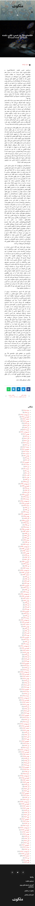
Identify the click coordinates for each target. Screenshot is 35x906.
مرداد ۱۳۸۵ (26, 769)
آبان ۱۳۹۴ (26, 536)
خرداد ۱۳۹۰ (26, 644)
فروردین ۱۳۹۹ (25, 486)
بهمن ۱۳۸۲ (26, 834)
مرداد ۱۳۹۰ (26, 640)
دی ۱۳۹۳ (26, 555)
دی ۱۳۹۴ (26, 534)
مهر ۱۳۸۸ (26, 687)
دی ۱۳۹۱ (27, 603)
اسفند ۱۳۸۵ (25, 754)
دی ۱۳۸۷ (26, 707)
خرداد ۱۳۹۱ (26, 618)
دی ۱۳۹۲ (26, 577)
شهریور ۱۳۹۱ (25, 611)
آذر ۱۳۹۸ (27, 490)
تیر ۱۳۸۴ (26, 797)
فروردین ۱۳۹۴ (25, 549)
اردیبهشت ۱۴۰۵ (25, 415)
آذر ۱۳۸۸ (26, 683)
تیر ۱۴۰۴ (27, 428)
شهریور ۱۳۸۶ (25, 741)
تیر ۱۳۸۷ (26, 720)
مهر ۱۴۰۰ (26, 477)
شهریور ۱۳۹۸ (25, 495)
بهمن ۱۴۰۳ (26, 434)
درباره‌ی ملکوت (29, 881)
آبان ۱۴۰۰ (26, 475)
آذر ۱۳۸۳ (26, 813)
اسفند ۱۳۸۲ (26, 832)
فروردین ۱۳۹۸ (25, 503)
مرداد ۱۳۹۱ (26, 614)
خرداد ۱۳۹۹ (26, 482)
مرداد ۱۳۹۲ (26, 588)
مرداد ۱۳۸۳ (26, 821)
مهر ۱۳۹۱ (26, 609)
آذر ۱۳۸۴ (26, 787)
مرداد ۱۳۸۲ (26, 847)
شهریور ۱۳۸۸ (25, 689)
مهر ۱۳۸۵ (26, 765)
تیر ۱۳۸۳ (26, 823)
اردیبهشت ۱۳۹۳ (24, 570)
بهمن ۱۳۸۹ (26, 653)
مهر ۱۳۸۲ (26, 843)
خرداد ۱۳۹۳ (26, 568)
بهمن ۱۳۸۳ (26, 808)
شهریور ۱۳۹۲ (25, 586)
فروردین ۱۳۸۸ (25, 700)
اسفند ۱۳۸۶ (26, 728)
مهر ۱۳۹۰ (26, 635)
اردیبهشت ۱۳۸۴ (24, 802)
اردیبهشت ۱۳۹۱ (25, 620)
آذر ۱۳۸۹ (27, 657)
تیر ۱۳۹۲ (27, 590)
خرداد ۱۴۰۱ (26, 469)
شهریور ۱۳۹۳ (25, 562)
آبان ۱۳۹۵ (26, 518)
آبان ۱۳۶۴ (26, 862)
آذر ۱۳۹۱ (27, 605)
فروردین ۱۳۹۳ (25, 573)
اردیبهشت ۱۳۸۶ (24, 750)
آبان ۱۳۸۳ (26, 815)
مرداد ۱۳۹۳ (26, 564)
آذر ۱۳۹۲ (27, 579)
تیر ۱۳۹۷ (27, 508)
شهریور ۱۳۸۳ (25, 819)
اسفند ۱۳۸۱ (26, 856)
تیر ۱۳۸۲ (26, 849)
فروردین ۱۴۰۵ (25, 417)
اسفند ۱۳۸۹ (26, 650)
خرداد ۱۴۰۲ (26, 451)
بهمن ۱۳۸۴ (26, 782)
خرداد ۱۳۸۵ (26, 774)
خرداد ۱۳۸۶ (26, 748)
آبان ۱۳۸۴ (26, 789)
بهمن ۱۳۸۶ (26, 730)
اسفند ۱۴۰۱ (26, 454)
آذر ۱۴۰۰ (27, 473)
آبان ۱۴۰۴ (26, 425)
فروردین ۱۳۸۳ (25, 830)
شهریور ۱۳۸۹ (25, 663)
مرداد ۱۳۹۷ (26, 505)
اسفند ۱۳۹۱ (26, 598)
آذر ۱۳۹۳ (26, 557)
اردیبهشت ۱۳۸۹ (24, 672)
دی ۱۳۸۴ (26, 784)
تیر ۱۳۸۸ (26, 694)
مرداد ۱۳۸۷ (26, 717)
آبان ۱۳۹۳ (26, 560)
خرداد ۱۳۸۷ (26, 722)
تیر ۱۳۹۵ (27, 525)
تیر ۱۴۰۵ (27, 413)
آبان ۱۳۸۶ (26, 737)
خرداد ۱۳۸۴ (26, 800)
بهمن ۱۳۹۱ (26, 601)
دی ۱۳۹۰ (27, 629)
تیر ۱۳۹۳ (26, 566)
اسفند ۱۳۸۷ (25, 702)
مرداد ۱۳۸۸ (26, 691)
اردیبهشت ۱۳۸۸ (24, 698)
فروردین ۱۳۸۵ (25, 778)
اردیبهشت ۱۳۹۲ (24, 594)
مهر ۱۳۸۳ (26, 817)
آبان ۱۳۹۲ (26, 581)
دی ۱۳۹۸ (26, 488)
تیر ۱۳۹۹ (27, 480)
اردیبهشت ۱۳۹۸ (24, 501)
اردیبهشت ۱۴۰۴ (25, 432)
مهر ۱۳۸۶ (26, 739)
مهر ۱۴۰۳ (26, 441)
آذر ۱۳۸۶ (26, 735)
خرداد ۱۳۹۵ (26, 527)
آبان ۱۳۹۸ (26, 493)
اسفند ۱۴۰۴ (26, 419)
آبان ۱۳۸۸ (26, 685)
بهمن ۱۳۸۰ (26, 860)
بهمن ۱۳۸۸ (26, 678)
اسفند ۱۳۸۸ (25, 676)
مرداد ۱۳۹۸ (26, 497)
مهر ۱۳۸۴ (26, 791)
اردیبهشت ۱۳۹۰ (25, 646)
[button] (32, 12)
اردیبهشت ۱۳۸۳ (24, 828)
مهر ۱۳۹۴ (26, 538)
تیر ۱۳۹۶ (27, 510)
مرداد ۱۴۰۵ (26, 410)
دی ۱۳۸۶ (26, 733)
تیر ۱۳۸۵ (26, 771)
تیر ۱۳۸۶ (26, 746)
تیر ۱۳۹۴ (27, 542)
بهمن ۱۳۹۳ (26, 553)
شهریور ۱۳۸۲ (25, 845)
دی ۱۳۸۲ (26, 836)
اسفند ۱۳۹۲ (26, 575)
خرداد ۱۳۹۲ (26, 592)
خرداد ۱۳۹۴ (26, 544)
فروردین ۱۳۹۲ (25, 596)
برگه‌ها (32, 877)
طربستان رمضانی (29, 895)
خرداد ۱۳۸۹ (26, 670)
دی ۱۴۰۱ (27, 458)
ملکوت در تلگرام (29, 891)
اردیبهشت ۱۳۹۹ (25, 484)
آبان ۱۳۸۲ (26, 841)
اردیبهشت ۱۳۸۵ (24, 776)
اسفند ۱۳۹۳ (26, 551)
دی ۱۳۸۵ (26, 759)
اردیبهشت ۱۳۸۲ (24, 851)
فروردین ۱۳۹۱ (25, 622)
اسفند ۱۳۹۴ (26, 531)
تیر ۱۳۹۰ (27, 642)
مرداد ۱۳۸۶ (26, 743)
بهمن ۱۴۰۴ (26, 421)
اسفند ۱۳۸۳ (25, 806)
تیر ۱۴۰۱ (27, 467)
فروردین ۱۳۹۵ (25, 529)
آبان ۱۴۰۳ (26, 438)
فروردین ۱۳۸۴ (25, 804)
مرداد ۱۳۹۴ (26, 540)
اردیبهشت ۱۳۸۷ (24, 724)
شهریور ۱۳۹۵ (25, 521)
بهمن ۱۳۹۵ (26, 516)
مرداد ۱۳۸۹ (26, 666)
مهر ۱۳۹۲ (26, 583)
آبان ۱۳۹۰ (26, 633)
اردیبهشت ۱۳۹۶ (24, 514)
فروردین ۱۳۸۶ (25, 752)
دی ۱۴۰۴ (27, 423)
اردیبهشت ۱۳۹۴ (24, 547)
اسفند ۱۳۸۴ (25, 780)
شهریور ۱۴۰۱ (26, 462)
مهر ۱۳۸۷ (26, 713)
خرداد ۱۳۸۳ (26, 826)
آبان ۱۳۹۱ (26, 607)
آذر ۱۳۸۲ (26, 839)
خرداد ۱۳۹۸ (26, 499)
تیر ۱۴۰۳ (27, 445)
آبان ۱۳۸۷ (26, 711)
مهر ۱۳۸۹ (26, 661)
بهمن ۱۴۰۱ (26, 456)
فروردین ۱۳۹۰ (25, 648)
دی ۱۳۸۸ (26, 681)
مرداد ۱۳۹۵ (26, 523)
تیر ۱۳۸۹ (27, 668)
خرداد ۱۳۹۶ (26, 512)
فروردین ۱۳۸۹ (25, 674)
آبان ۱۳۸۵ (26, 763)
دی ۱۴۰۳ (26, 436)
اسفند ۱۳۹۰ (26, 624)
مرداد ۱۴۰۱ (26, 464)
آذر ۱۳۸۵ (26, 761)
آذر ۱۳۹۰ (27, 631)
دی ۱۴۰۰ (27, 471)
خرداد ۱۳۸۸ (26, 696)
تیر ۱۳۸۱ (27, 858)
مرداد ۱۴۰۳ (26, 443)
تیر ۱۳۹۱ (27, 616)
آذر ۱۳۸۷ (26, 709)
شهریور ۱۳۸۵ (25, 767)
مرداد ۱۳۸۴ (26, 795)
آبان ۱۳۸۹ (26, 659)
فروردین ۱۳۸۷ (25, 726)
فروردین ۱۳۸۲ (25, 854)
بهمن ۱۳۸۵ (26, 756)
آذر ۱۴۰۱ (27, 460)
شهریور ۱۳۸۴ (25, 793)
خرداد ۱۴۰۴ (26, 430)
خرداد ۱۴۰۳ (26, 447)
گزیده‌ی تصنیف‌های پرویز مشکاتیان (27, 886)
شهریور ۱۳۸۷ (25, 715)
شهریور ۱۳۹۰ (25, 637)
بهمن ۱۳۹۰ (26, 627)
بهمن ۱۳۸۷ (26, 704)
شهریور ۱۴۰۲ (25, 449)
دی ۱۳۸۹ (26, 655)
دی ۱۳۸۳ (26, 810)
